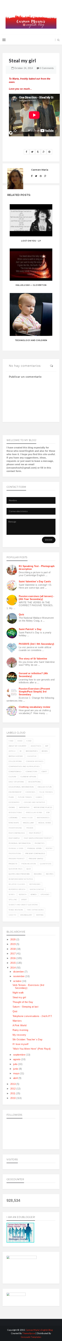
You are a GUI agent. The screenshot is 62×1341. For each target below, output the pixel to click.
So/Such (22, 894)
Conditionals (15, 772)
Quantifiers (45, 864)
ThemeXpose (28, 1333)
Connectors (31, 772)
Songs (34, 894)
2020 (13, 939)
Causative (32, 756)
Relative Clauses (17, 884)
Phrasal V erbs (16, 848)
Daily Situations (16, 782)
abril (15, 1078)
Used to (12, 915)
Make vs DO (27, 818)
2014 (13, 967)
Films (11, 797)
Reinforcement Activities (21, 879)
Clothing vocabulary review (34, 707)
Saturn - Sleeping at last (25, 1006)
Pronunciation (28, 864)
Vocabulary (26, 915)
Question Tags (15, 869)
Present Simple (36, 859)
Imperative (24, 807)
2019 (13, 944)
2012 (13, 1088)
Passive (30, 828)
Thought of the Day (23, 1002)
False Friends (46, 792)
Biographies (32, 751)
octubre (17, 981)
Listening (13, 818)
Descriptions (34, 782)
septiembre (19, 1054)
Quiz (21, 614)
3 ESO (19, 741)
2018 (13, 949)
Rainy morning (20, 1030)
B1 (21, 751)
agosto (17, 1059)
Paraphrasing (15, 828)
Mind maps (14, 823)
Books (45, 751)
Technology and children (31, 340)
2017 (13, 953)
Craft (44, 772)
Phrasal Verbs (34, 848)
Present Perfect (17, 859)
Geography (14, 802)
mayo (16, 1073)
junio (16, 1068)
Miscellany (28, 823)
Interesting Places (43, 807)
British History (16, 756)
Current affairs (28, 777)
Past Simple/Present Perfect (38, 838)
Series (12, 894)
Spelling (13, 900)
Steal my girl (19, 997)
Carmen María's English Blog (39, 1330)
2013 (13, 1084)
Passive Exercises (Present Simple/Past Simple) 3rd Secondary (34, 691)
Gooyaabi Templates (31, 1337)
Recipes (49, 874)
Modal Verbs (44, 823)
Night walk (18, 992)
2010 (13, 1098)
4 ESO (28, 741)
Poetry (49, 848)
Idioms (12, 807)
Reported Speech (17, 889)
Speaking (45, 894)
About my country (18, 746)
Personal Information (20, 843)
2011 (13, 1093)
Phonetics (40, 843)
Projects (13, 864)
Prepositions (15, 853)
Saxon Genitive (37, 889)
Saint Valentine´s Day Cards (35, 581)
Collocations (15, 761)
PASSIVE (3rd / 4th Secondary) (36, 643)
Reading (38, 874)
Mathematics (43, 818)
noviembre (19, 976)
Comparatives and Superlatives (24, 766)
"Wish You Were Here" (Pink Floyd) (32, 1048)
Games (39, 797)
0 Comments (47, 68)
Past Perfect (35, 833)
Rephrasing (35, 884)
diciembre (18, 971)
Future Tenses (25, 797)
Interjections (15, 812)
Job (47, 812)
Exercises (30, 792)
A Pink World (20, 1025)
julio (15, 1064)
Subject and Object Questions (23, 905)
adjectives (36, 746)
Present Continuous (35, 853)
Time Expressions (35, 910)
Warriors (17, 1020)
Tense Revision (16, 910)
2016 (13, 958)
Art (46, 746)
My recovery (19, 1034)
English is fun (45, 787)
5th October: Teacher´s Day (28, 1039)
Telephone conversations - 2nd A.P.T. (32, 1016)
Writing (40, 915)
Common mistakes (34, 761)
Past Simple (14, 838)
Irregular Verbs (34, 812)
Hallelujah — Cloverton (31, 285)
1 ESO (11, 741)
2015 (13, 962)
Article (12, 751)
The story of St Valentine (33, 658)
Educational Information (21, 787)
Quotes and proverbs (19, 874)
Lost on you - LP (31, 241)
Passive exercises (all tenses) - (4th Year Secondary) (36, 597)
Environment (15, 792)
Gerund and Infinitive (34, 802)
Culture (12, 777)
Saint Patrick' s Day (30, 629)
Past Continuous (17, 833)
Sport (24, 900)
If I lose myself (20, 1044)
